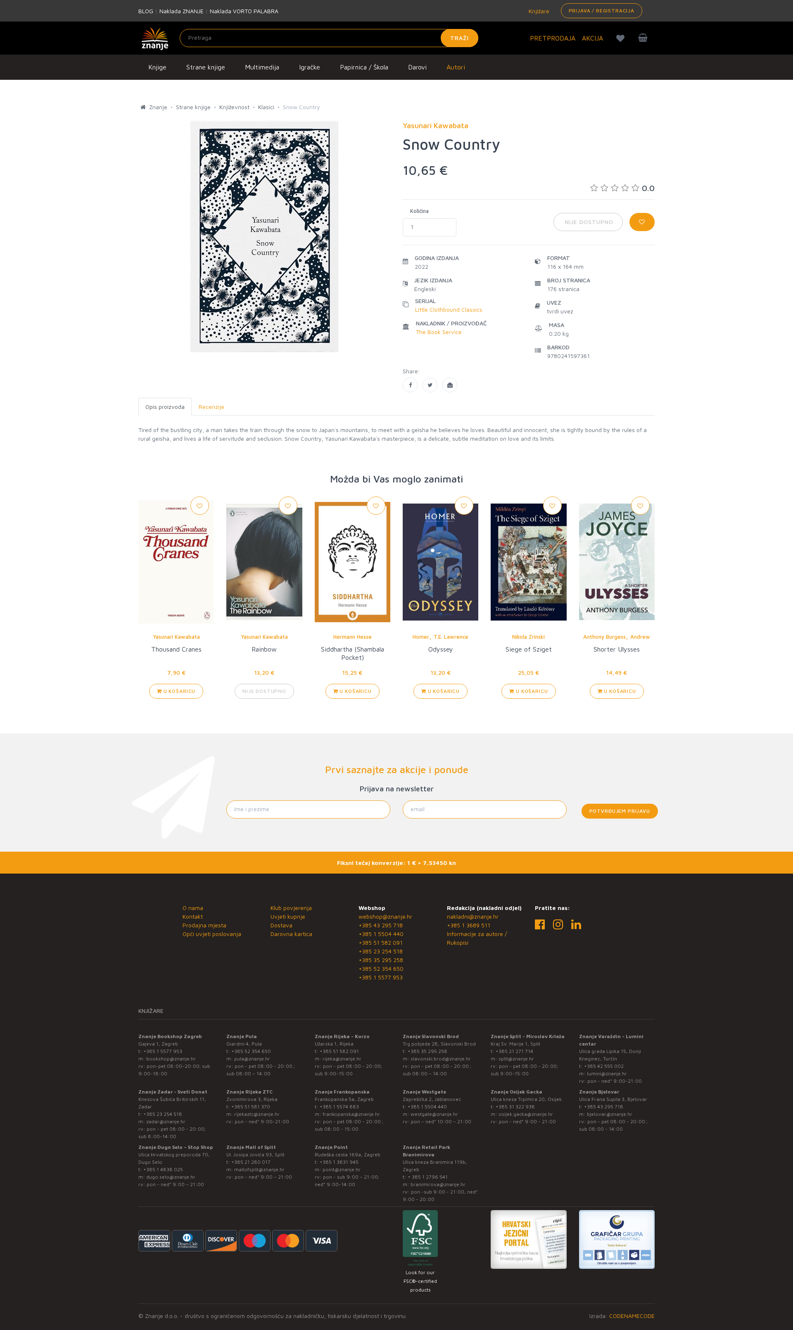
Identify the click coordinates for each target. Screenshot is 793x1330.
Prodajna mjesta (204, 925)
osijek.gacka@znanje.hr (526, 1114)
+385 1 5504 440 (381, 933)
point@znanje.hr (342, 1169)
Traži (459, 37)
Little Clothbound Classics (448, 309)
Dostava (281, 925)
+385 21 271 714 (514, 1051)
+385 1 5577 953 (381, 977)
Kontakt (193, 916)
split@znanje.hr (516, 1058)
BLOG (145, 10)
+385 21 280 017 (251, 1162)
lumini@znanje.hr (607, 1073)
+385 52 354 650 (381, 968)
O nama (193, 907)
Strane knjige (205, 67)
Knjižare (538, 10)
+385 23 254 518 (381, 951)
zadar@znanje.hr (165, 1121)
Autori (455, 67)
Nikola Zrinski (528, 636)
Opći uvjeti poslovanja (212, 933)
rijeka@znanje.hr (342, 1058)
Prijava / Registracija (601, 10)
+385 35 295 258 (381, 959)
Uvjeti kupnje (288, 916)
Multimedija (262, 67)
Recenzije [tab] (211, 406)
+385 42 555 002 (604, 1066)
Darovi (417, 67)
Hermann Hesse (352, 636)
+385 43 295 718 (381, 925)
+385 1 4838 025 (163, 1169)
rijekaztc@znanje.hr (257, 1114)
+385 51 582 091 (381, 942)
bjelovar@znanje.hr (609, 1114)
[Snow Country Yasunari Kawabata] (410, 384)
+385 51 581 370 (250, 1106)
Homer (421, 636)
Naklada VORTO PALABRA (244, 10)
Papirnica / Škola (364, 67)
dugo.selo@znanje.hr (170, 1177)
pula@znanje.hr (252, 1058)
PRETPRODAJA (552, 38)
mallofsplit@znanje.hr (259, 1169)
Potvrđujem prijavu (619, 811)
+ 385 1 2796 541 (428, 1177)
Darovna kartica (291, 933)
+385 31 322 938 (515, 1106)
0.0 (648, 188)
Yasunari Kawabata (176, 636)
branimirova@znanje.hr (438, 1184)
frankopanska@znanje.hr (351, 1114)
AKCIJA (592, 38)
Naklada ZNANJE (181, 10)
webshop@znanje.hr (385, 916)
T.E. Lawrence (451, 636)
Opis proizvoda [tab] (165, 406)
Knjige (157, 67)
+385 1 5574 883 (339, 1106)
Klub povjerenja (291, 907)
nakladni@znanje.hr (473, 916)
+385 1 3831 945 (339, 1162)
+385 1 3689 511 (468, 925)
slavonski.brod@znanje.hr (441, 1058)
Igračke (309, 67)
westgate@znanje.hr (434, 1114)
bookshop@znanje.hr (171, 1058)
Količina (419, 211)
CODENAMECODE (632, 1315)
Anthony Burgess (604, 636)
